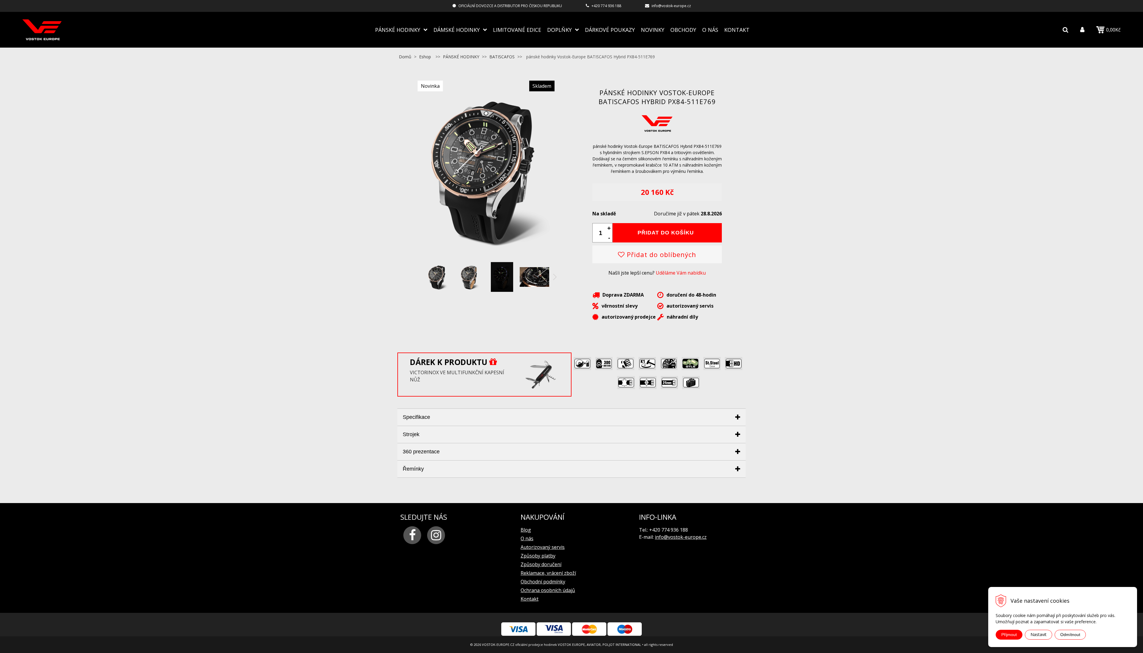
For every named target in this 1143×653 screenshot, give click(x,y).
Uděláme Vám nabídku (681, 273)
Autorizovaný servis (543, 547)
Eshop (425, 56)
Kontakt (736, 29)
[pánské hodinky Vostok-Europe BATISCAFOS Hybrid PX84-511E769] (485, 255)
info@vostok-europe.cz (671, 5)
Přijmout (1009, 634)
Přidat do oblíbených (660, 254)
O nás (710, 29)
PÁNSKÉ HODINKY (397, 29)
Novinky (652, 29)
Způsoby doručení (541, 564)
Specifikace (416, 417)
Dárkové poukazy (610, 29)
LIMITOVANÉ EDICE (517, 29)
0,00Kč (1113, 29)
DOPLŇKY (559, 29)
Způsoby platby (538, 555)
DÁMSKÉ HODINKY (456, 29)
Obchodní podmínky (543, 581)
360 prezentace (421, 452)
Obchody (683, 29)
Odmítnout (1070, 634)
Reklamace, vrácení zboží (548, 573)
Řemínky (413, 469)
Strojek (411, 434)
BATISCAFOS (502, 56)
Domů (405, 56)
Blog (526, 530)
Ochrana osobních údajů (548, 590)
